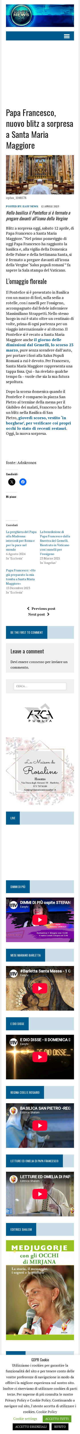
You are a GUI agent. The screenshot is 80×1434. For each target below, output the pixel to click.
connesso (36, 661)
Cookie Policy (46, 1411)
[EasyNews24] (40, 15)
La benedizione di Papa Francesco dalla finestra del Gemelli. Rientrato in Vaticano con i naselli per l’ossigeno (55, 543)
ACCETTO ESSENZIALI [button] (31, 1427)
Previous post (43, 608)
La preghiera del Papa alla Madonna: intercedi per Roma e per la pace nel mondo (21, 541)
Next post (36, 614)
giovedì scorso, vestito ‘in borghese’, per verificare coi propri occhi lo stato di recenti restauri (38, 423)
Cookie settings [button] (25, 1418)
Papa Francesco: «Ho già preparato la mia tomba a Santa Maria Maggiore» (21, 577)
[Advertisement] (40, 70)
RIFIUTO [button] (60, 1427)
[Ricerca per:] (40, 685)
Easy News (30, 206)
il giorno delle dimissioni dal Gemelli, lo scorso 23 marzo (40, 345)
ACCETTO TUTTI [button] (57, 1419)
